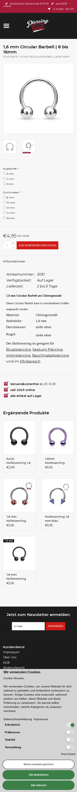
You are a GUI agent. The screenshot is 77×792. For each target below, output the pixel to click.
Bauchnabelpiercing (50, 355)
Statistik (10, 739)
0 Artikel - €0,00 (63, 8)
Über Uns (9, 657)
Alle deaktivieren (38, 774)
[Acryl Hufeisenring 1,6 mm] (19, 437)
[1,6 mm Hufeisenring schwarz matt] (19, 553)
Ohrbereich (30, 361)
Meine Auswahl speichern (39, 764)
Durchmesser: (12, 192)
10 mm (11, 202)
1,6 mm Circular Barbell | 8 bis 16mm (45, 56)
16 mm (11, 218)
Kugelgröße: (11, 168)
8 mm (10, 197)
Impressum (11, 652)
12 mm (11, 207)
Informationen (14, 261)
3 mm (10, 173)
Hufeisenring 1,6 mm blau (57, 519)
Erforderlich (12, 724)
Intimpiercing (18, 355)
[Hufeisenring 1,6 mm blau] (58, 495)
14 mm (11, 212)
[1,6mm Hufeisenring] (58, 437)
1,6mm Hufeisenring (55, 461)
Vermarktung (13, 747)
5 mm (10, 183)
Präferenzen (12, 732)
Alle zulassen (38, 785)
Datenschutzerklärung (17, 719)
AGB (6, 662)
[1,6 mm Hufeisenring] (19, 495)
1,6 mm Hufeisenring (16, 519)
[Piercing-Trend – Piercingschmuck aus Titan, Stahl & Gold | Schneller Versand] (45, 25)
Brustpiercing (18, 349)
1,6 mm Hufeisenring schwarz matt (16, 577)
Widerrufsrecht (14, 668)
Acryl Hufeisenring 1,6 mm (18, 461)
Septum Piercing (47, 349)
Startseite (10, 56)
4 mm (10, 178)
